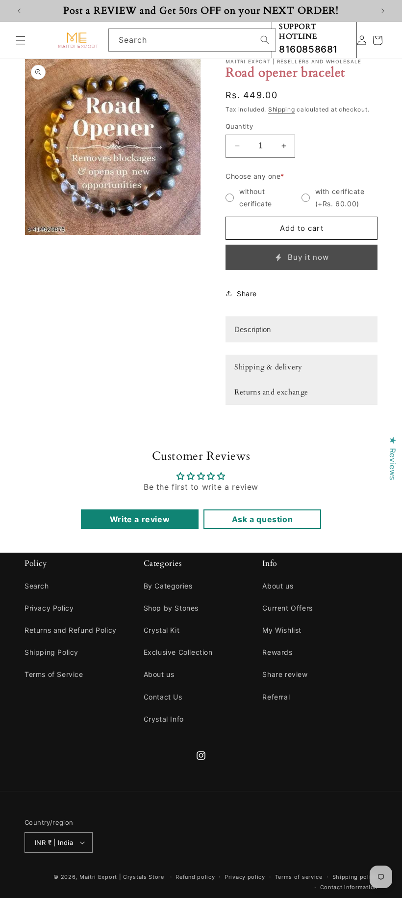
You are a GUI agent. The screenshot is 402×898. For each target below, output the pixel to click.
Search (37, 586)
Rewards (277, 652)
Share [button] (247, 293)
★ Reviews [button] (393, 458)
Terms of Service (54, 674)
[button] (20, 40)
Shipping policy (355, 876)
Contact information (348, 887)
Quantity (239, 126)
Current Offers (287, 608)
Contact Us (163, 697)
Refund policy (195, 876)
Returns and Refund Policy (71, 630)
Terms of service (299, 876)
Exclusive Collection (178, 652)
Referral (276, 697)
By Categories (168, 586)
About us (159, 674)
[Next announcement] (383, 11)
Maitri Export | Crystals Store (121, 876)
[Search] (265, 40)
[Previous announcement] (19, 11)
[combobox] (192, 40)
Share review (284, 674)
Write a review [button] (140, 519)
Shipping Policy (51, 652)
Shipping (281, 109)
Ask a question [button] (262, 519)
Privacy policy (245, 876)
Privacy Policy (49, 608)
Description (252, 329)
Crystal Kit (162, 630)
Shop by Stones (171, 608)
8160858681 (308, 49)
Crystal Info (164, 719)
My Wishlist (282, 630)
